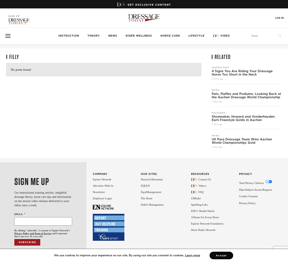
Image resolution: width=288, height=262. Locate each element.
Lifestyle (196, 35)
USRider (196, 198)
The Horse (146, 198)
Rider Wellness (139, 35)
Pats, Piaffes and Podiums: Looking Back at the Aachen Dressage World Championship (246, 95)
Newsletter (99, 192)
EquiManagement (151, 192)
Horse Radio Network (203, 229)
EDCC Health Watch (202, 211)
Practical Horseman (152, 179)
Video (225, 35)
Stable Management (152, 204)
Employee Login (102, 198)
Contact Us (204, 179)
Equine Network (102, 179)
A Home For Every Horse (205, 217)
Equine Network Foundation (207, 223)
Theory (93, 35)
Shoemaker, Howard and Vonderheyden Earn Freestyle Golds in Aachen (243, 118)
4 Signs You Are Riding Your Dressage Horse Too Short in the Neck (242, 72)
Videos (202, 185)
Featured (218, 113)
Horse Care (170, 35)
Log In (279, 18)
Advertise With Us (103, 185)
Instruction (68, 35)
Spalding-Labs (199, 204)
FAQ (200, 192)
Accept (221, 255)
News (112, 35)
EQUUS (145, 185)
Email (19, 214)
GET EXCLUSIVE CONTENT (149, 4)
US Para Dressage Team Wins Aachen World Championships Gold (242, 141)
